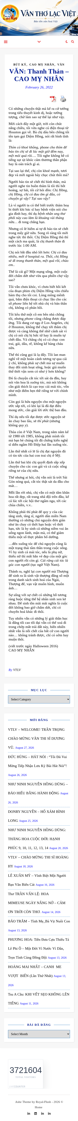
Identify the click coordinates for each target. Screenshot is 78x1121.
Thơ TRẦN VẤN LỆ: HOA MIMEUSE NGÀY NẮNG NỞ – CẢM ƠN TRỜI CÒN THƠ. (36, 903)
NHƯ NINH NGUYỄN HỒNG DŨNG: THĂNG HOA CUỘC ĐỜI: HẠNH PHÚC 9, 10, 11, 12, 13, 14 (37, 839)
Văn (61, 64)
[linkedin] (36, 1113)
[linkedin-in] (29, 1113)
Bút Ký (19, 64)
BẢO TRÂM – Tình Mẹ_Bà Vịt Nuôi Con (39, 921)
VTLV (17, 670)
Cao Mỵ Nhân (41, 64)
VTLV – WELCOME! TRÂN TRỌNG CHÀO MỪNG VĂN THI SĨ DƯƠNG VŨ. (36, 738)
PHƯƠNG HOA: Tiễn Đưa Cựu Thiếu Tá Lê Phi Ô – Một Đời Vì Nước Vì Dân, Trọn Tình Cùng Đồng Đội (38, 948)
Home (38, 1107)
